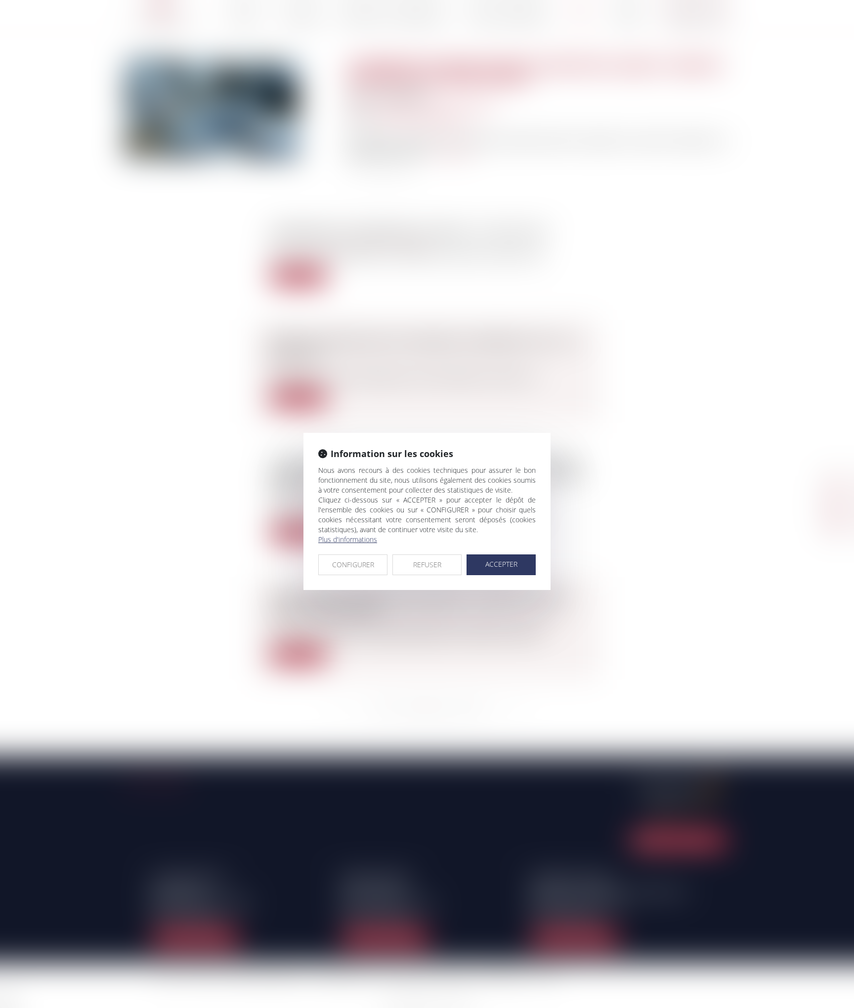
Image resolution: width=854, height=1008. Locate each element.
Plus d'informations (347, 539)
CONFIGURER (353, 564)
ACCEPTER (501, 564)
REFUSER (427, 564)
